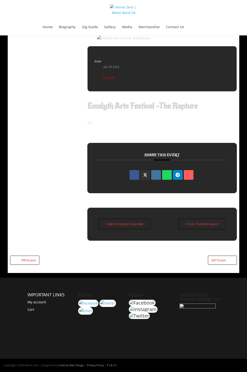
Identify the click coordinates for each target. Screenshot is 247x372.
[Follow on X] (230, 365)
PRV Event (28, 260)
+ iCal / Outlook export (202, 224)
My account (36, 302)
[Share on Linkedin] (156, 175)
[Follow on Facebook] (220, 365)
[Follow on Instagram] (239, 365)
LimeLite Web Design (71, 365)
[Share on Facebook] (134, 175)
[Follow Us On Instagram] (85, 310)
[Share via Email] (188, 175)
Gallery (110, 27)
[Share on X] (145, 175)
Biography (67, 27)
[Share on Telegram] (178, 175)
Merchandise (149, 27)
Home (48, 27)
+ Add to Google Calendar (124, 224)
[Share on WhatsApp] (167, 175)
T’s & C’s (112, 365)
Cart (30, 309)
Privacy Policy (95, 365)
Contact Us (175, 27)
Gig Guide (90, 27)
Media (127, 27)
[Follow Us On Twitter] (107, 303)
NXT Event (219, 260)
